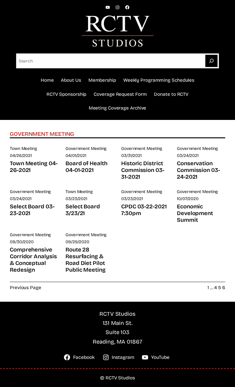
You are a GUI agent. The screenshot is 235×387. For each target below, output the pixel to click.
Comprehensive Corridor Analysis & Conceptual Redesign (33, 259)
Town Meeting (23, 148)
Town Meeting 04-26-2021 (34, 166)
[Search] (211, 61)
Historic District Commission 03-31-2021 (142, 170)
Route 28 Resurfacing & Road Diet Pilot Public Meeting (85, 259)
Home (47, 80)
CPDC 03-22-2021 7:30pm (144, 210)
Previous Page (25, 287)
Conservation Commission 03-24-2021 (198, 170)
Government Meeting (85, 148)
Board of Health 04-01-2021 (86, 166)
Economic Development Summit (195, 213)
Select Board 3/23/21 (82, 210)
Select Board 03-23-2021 (32, 210)
